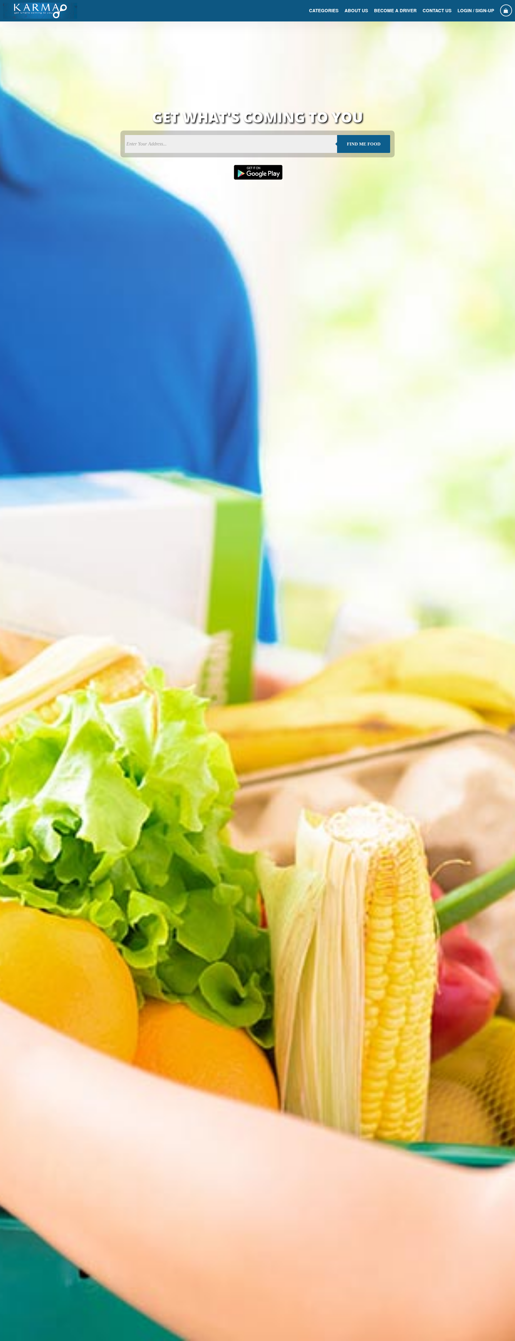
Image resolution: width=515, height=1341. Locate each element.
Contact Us (437, 10)
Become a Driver (395, 10)
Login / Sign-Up (475, 10)
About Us (356, 10)
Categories (324, 10)
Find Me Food (364, 144)
